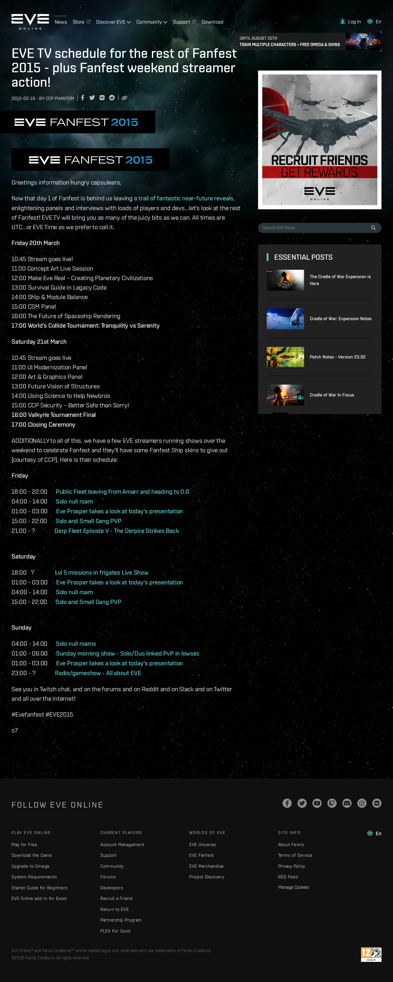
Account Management (122, 844)
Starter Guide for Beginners (39, 887)
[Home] (30, 28)
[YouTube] (317, 803)
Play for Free (24, 844)
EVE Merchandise (206, 866)
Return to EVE (114, 909)
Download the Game (32, 855)
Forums (108, 876)
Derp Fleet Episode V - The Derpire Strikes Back (118, 530)
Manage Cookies (293, 887)
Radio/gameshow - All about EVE (98, 673)
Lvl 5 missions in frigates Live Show (101, 572)
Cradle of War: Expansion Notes (341, 318)
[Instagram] (362, 803)
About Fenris (291, 844)
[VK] (376, 803)
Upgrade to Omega (30, 866)
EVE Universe (202, 844)
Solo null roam (74, 501)
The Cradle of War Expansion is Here (340, 280)
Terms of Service (295, 855)
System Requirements (34, 876)
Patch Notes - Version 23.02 (338, 357)
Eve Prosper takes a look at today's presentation (121, 511)
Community (112, 866)
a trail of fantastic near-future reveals (183, 198)
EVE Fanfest (201, 855)
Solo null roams (76, 643)
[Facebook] (287, 803)
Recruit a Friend (116, 898)
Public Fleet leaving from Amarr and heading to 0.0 (122, 491)
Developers (111, 887)
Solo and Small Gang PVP (89, 521)
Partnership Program (121, 920)
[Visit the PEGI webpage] (371, 954)
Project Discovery (206, 876)
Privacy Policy (292, 866)
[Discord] (347, 803)
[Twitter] (302, 803)
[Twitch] (332, 803)
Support (108, 855)
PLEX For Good (115, 930)
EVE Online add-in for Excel (39, 898)
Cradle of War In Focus (332, 395)
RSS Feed (288, 876)
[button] (350, 21)
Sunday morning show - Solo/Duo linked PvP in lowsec (128, 653)
